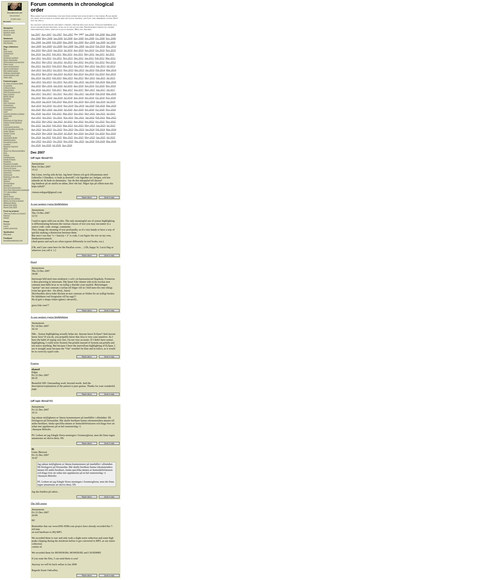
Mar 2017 (68, 89)
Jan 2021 (46, 113)
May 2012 (47, 62)
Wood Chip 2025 (10, 205)
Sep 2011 (47, 58)
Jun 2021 (100, 113)
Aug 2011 (36, 58)
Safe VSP (7, 179)
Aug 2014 (79, 74)
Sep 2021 (47, 117)
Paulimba (7, 162)
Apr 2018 (36, 97)
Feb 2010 (100, 46)
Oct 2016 (100, 85)
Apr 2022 (36, 121)
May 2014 (47, 74)
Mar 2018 (111, 93)
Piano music (8, 64)
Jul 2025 (110, 137)
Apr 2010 (36, 50)
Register (6, 224)
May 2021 (90, 113)
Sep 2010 (89, 50)
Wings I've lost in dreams (13, 201)
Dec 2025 (79, 141)
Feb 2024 (100, 129)
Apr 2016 (36, 85)
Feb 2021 (57, 113)
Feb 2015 (57, 78)
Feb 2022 (100, 117)
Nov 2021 (68, 117)
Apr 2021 (79, 113)
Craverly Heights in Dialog (13, 114)
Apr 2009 (79, 42)
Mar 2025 (68, 137)
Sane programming (11, 66)
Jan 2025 (46, 137)
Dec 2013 (79, 70)
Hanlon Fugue (9, 133)
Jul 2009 (110, 42)
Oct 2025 (57, 141)
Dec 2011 (79, 58)
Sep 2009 (47, 46)
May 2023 (90, 125)
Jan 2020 (89, 105)
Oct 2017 (57, 93)
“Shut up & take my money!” (14, 213)
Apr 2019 (79, 101)
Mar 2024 (111, 129)
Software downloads (11, 73)
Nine (5, 153)
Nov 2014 (111, 74)
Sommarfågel (8, 183)
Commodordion (9, 107)
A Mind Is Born (9, 88)
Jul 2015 (110, 78)
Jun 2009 (100, 42)
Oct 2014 (100, 74)
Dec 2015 (79, 81)
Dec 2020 (36, 113)
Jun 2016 (58, 85)
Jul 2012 (68, 62)
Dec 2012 (36, 66)
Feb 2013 (57, 66)
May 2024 (47, 133)
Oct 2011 (57, 58)
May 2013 (90, 66)
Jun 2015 (100, 78)
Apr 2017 (79, 89)
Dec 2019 (79, 105)
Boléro (6, 101)
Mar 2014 (111, 70)
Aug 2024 (79, 133)
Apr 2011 (78, 54)
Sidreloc (6, 181)
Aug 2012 (79, 62)
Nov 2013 (68, 70)
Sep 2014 (89, 74)
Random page (9, 32)
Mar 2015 (68, 78)
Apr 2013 (79, 66)
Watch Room (8, 196)
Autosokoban (8, 90)
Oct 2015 (57, 81)
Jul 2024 (68, 133)
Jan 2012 (89, 58)
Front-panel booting (11, 127)
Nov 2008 (111, 38)
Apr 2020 (36, 109)
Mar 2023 (68, 125)
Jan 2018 (89, 93)
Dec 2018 (36, 101)
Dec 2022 (36, 125)
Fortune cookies (9, 41)
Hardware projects (10, 58)
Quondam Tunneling (11, 170)
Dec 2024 (36, 137)
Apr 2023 (79, 125)
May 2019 (90, 101)
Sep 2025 (47, 141)
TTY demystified (10, 192)
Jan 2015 (46, 78)
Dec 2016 (36, 89)
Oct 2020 (100, 109)
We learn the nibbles (11, 199)
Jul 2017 (110, 89)
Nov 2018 (111, 97)
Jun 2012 (58, 62)
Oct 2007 (57, 34)
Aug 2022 (79, 121)
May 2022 (47, 121)
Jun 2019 (100, 101)
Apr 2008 (36, 38)
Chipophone (8, 53)
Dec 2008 (36, 42)
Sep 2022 (89, 121)
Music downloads (10, 60)
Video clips (7, 77)
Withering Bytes (9, 203)
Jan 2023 (46, 125)
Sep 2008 (89, 38)
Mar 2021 (68, 113)
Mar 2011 (67, 54)
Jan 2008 (89, 34)
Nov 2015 (68, 81)
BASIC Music (8, 96)
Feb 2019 (57, 101)
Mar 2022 (111, 117)
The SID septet (39, 503)
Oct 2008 (100, 38)
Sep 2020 (89, 109)
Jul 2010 (68, 50)
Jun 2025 (100, 137)
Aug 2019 (36, 105)
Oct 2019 (57, 105)
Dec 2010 (36, 54)
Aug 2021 (36, 117)
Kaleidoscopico (9, 140)
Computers (7, 110)
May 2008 (47, 38)
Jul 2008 (68, 38)
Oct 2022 (100, 121)
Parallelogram (9, 157)
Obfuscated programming (13, 62)
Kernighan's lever (10, 142)
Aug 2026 (67, 145)
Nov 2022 (111, 121)
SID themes (8, 43)
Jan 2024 (89, 129)
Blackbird (7, 99)
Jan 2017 (46, 89)
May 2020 (47, 109)
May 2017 (90, 89)
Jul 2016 (68, 85)
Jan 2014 (89, 70)
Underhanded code (11, 75)
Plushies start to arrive (12, 166)
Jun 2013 (100, 66)
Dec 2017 (79, 93)
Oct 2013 (57, 70)
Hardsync (7, 136)
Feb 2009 (57, 42)
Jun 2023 (100, 125)
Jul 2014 (68, 74)
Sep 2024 (89, 133)
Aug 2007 (46, 34)
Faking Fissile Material (12, 123)
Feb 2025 (57, 137)
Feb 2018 (100, 93)
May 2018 (47, 97)
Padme (6, 155)
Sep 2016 (89, 85)
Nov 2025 (68, 141)
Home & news (9, 30)
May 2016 (47, 85)
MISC (5, 149)
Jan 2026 (89, 141)
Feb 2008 (100, 34)
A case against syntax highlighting (49, 204)
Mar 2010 (111, 46)
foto (34, 262)
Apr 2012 (36, 62)
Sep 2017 (47, 93)
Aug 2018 (79, 97)
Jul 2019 (110, 101)
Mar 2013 (68, 66)
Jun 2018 (58, 97)
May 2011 (89, 54)
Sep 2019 (47, 105)
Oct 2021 (57, 117)
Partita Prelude (9, 159)
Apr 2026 (36, 145)
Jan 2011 (46, 54)
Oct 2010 (100, 50)
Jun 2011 (100, 54)
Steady (6, 218)
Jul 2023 (110, 125)
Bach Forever (8, 94)
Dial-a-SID (7, 116)
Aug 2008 (79, 38)
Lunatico (6, 144)
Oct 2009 (57, 46)
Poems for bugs (9, 168)
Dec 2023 (79, 129)
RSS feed (7, 234)
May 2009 (90, 42)
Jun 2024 (58, 133)
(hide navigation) (15, 15)
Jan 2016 (89, 81)
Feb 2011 (57, 54)
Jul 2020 (68, 109)
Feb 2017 (57, 89)
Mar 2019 (68, 101)
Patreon (6, 216)
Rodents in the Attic (11, 177)
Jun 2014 (58, 74)
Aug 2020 (79, 109)
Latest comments (10, 228)
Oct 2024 (100, 133)
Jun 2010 (58, 50)
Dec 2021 (79, 117)
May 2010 (47, 50)
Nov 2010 (111, 50)
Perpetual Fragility (10, 164)
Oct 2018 (100, 97)
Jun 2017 (100, 89)
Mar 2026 (111, 141)
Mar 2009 (68, 42)
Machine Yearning (10, 146)
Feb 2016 (100, 81)
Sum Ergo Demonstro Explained (16, 190)
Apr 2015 (79, 78)
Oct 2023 (57, 129)
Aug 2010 (79, 50)
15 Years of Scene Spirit (13, 83)
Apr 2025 (79, 137)
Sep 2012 (89, 62)
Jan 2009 (46, 42)
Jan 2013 (46, 66)
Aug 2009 (36, 46)
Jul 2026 (56, 145)
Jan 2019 (46, 101)
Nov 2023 (68, 129)
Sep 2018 (89, 97)
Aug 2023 (36, 129)
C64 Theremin (9, 103)
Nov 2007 (68, 34)
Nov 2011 (68, 58)
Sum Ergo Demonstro (12, 188)
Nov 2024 (111, 133)
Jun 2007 (35, 34)
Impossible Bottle (10, 138)
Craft (5, 112)
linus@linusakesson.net (12, 240)
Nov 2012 (111, 62)
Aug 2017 (36, 93)
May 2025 (90, 137)
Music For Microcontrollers (14, 151)
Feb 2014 (100, 70)
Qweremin (7, 172)
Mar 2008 (111, 34)
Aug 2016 (79, 85)
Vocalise (6, 194)
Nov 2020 (111, 109)
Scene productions (11, 69)
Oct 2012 (100, 62)
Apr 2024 (36, 133)
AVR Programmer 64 (11, 92)
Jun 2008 (58, 38)
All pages (7, 35)
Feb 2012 (99, 58)
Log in (5, 226)
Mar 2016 (111, 81)
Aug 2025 (36, 141)
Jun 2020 (58, 109)
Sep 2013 (47, 70)
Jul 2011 (110, 54)
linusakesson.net (14, 13)
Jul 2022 (68, 121)
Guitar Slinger (9, 131)
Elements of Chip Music (12, 120)
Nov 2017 (68, 93)
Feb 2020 (100, 105)
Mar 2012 (110, 58)
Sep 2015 (47, 81)
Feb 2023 (57, 125)
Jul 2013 (110, 66)
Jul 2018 (68, 97)
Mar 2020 (111, 105)
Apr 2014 (36, 74)
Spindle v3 (7, 186)
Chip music (7, 51)
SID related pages (10, 71)
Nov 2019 (68, 105)
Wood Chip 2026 (10, 207)
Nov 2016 (111, 85)
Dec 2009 (79, 46)
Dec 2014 (36, 78)
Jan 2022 (89, 117)
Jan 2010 (89, 46)
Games (6, 56)
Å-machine (7, 86)
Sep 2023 (47, 129)
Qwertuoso (7, 175)
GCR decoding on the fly (13, 129)
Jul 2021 (110, 113)
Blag (5, 49)
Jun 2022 (58, 121)
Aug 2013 (36, 70)
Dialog (6, 118)
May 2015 (90, 78)
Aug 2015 (36, 81)
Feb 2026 (100, 141)
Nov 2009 (68, 46)
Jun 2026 (46, 145)
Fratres (6, 125)
